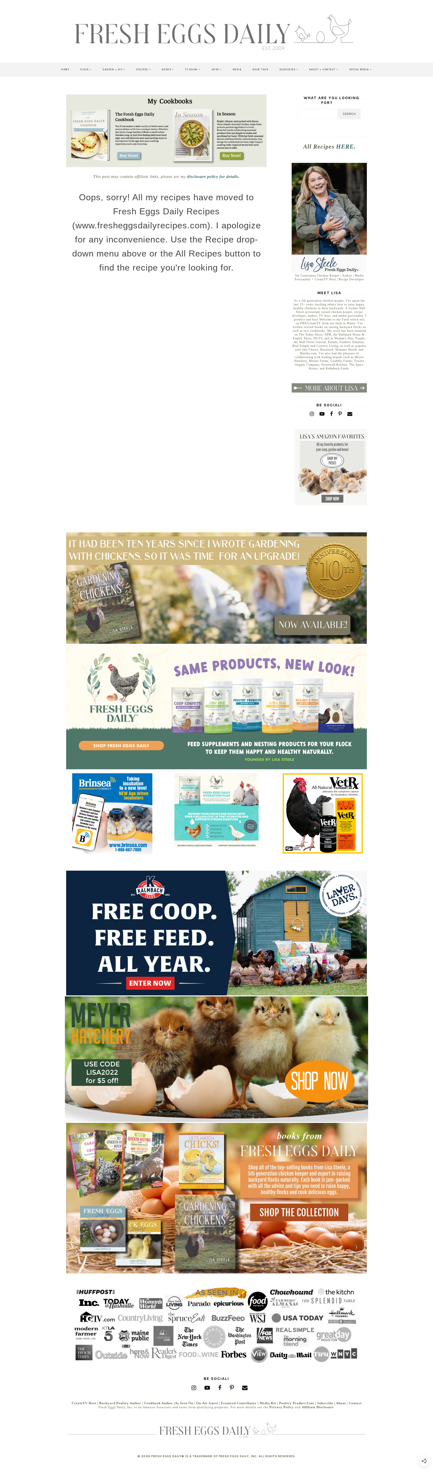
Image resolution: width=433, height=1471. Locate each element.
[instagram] (312, 413)
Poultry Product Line (296, 1403)
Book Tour (261, 69)
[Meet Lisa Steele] (329, 272)
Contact (355, 1403)
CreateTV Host (84, 1403)
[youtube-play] (322, 413)
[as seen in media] (216, 1325)
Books (166, 69)
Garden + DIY (112, 69)
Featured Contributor (239, 1403)
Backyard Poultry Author (120, 1403)
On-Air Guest (207, 1403)
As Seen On (184, 1403)
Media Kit (268, 1403)
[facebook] (331, 413)
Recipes (142, 69)
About (341, 1403)
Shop (215, 69)
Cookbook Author (158, 1403)
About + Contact (322, 69)
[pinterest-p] (340, 413)
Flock (84, 69)
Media (237, 69)
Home (65, 69)
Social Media (359, 69)
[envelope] (350, 413)
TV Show (191, 69)
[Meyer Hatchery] (216, 1121)
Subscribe (287, 69)
